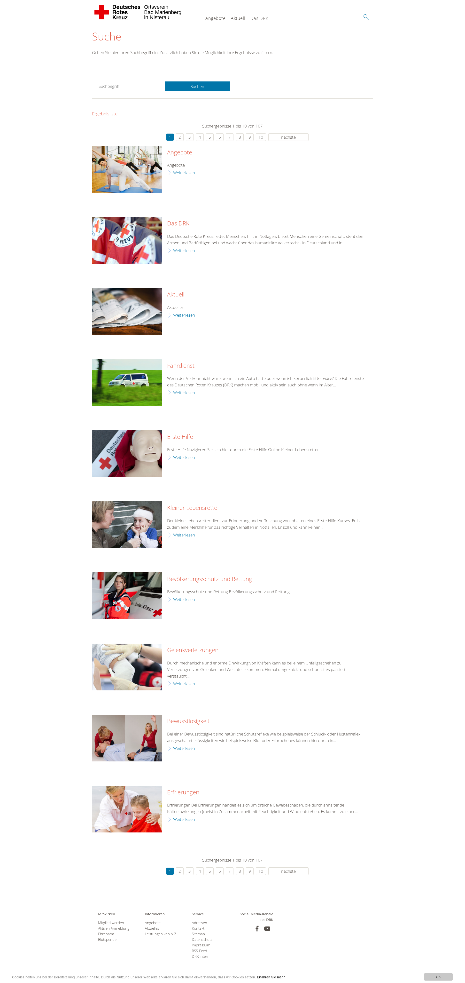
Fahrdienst (180, 365)
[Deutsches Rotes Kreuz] (117, 12)
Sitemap (198, 934)
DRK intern (200, 956)
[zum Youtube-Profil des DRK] (267, 929)
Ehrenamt (106, 934)
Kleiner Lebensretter (193, 507)
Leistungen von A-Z (160, 934)
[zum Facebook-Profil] (257, 929)
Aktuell (238, 18)
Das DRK (259, 18)
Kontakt (198, 928)
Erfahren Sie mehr (271, 977)
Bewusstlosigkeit (188, 721)
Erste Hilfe (180, 436)
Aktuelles (152, 928)
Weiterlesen (184, 173)
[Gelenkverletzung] (127, 667)
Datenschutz (202, 939)
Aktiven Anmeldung (113, 928)
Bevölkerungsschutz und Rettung (209, 579)
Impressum (201, 945)
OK (438, 976)
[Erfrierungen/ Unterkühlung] (127, 809)
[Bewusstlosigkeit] (127, 738)
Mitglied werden (111, 922)
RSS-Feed (199, 951)
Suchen (197, 86)
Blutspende (107, 939)
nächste (288, 137)
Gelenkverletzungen (192, 650)
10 (260, 137)
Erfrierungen (183, 792)
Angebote (215, 18)
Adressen (199, 922)
